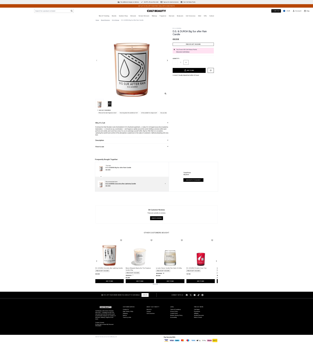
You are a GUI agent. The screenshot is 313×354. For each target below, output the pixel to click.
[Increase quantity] (186, 62)
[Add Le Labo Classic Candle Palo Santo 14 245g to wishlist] (182, 240)
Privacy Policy (174, 311)
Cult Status (197, 309)
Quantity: (176, 58)
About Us (149, 309)
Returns (125, 315)
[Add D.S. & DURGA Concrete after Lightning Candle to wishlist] (121, 240)
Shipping (125, 313)
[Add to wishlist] (211, 70)
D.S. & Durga (115, 20)
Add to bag (109, 281)
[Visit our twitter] (191, 295)
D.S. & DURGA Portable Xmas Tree (196, 268)
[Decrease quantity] (175, 62)
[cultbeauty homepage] (156, 11)
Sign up (145, 295)
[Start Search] (72, 11)
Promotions (197, 311)
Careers (149, 311)
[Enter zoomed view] (165, 94)
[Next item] (216, 261)
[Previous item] (96, 261)
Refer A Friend (198, 317)
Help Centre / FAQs (128, 311)
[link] (297, 11)
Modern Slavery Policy (176, 315)
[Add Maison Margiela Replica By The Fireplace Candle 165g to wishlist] (151, 240)
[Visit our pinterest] (202, 295)
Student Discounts (199, 315)
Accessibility (173, 317)
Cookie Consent (99, 322)
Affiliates (196, 313)
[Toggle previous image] (96, 60)
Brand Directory (105, 20)
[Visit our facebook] (187, 295)
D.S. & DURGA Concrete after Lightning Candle (109, 268)
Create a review (156, 218)
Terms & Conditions (175, 309)
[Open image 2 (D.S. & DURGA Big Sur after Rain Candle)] (110, 103)
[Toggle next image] (167, 60)
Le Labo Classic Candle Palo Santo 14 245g (169, 268)
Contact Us (126, 309)
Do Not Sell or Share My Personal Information (104, 325)
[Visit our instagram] (195, 295)
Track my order (127, 317)
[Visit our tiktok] (198, 295)
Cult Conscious (151, 313)
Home (97, 20)
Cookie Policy (174, 313)
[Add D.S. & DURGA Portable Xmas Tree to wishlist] (212, 240)
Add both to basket (193, 180)
